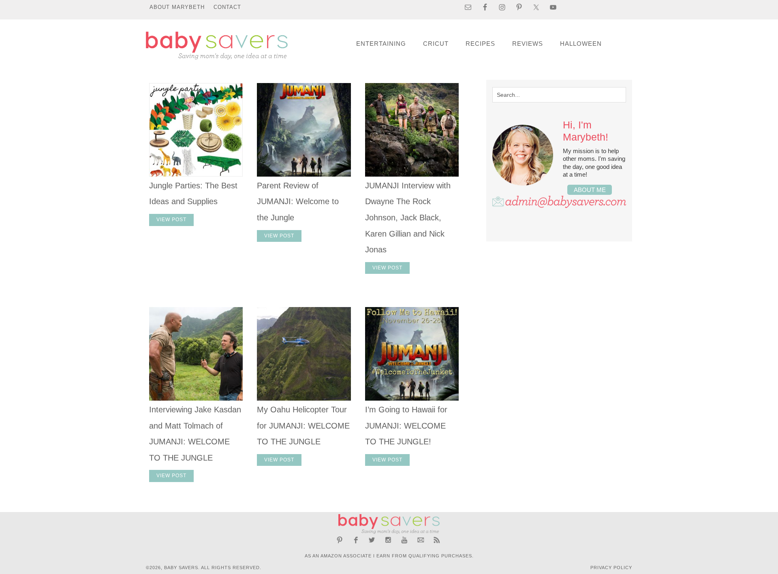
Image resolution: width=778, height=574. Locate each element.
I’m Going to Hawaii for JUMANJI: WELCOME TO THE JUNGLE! (406, 425)
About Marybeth (177, 7)
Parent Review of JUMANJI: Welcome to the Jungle (298, 201)
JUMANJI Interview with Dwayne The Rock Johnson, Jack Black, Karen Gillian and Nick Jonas (408, 217)
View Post (171, 219)
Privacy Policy (611, 567)
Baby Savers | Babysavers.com (217, 46)
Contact (227, 7)
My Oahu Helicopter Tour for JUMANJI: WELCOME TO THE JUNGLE (303, 425)
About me (590, 189)
